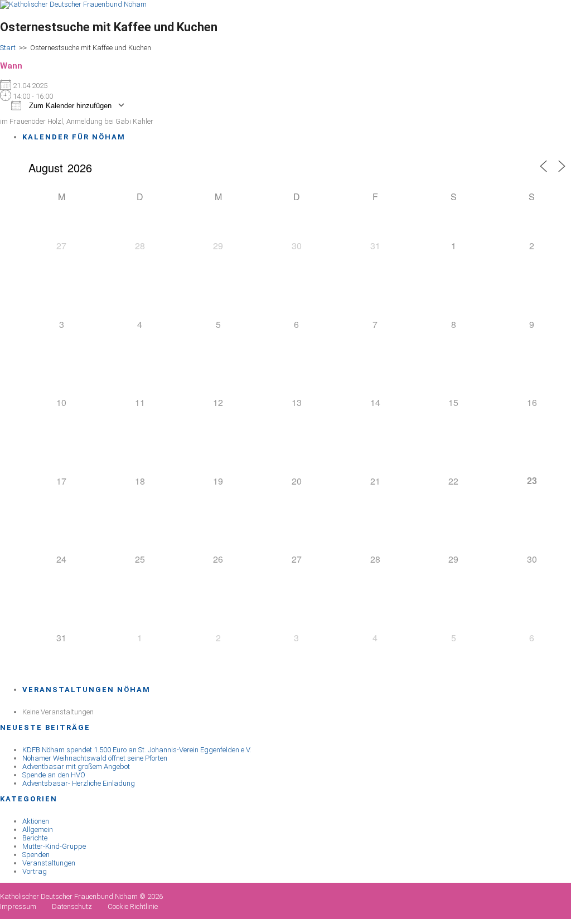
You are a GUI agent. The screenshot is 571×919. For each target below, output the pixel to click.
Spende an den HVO (53, 775)
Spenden (36, 854)
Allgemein (37, 829)
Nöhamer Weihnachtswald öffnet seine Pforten (94, 758)
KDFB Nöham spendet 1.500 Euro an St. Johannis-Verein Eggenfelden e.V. (136, 750)
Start (8, 47)
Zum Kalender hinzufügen (69, 105)
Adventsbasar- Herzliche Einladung (78, 783)
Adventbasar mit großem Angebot (76, 766)
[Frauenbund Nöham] (73, 4)
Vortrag (34, 871)
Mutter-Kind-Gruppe (54, 846)
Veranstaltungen (48, 863)
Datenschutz (72, 906)
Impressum (18, 906)
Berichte (34, 838)
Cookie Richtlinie (133, 906)
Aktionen (35, 821)
